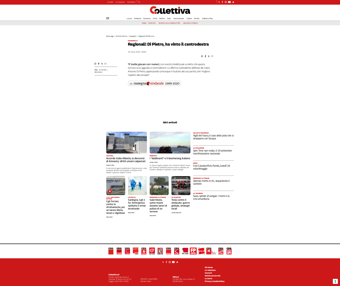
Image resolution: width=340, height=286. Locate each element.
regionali (98, 72)
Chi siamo (209, 267)
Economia (147, 18)
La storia (208, 278)
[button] (202, 56)
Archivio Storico (121, 36)
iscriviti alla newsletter (169, 23)
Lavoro (129, 18)
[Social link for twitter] (219, 2)
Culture (189, 18)
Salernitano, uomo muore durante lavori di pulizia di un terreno (158, 205)
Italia (169, 18)
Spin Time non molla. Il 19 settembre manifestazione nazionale (212, 152)
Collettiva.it (114, 274)
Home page (110, 36)
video (144, 23)
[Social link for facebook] (222, 2)
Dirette (196, 18)
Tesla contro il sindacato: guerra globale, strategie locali (180, 204)
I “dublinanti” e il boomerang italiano (170, 158)
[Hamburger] (107, 18)
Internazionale (178, 18)
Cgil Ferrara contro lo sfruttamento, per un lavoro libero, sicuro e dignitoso (115, 207)
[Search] (139, 2)
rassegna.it (132, 36)
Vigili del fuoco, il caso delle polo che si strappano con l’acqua (213, 137)
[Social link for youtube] (229, 2)
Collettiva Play (207, 18)
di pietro (103, 70)
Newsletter (131, 2)
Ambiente (137, 18)
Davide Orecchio (176, 212)
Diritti (155, 18)
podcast (152, 23)
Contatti (110, 2)
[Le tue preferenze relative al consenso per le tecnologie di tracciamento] (335, 281)
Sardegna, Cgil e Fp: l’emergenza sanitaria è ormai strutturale (137, 204)
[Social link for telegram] (233, 2)
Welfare (162, 18)
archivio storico (190, 23)
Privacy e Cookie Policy (214, 281)
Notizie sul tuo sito (212, 276)
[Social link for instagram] (226, 2)
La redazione (120, 2)
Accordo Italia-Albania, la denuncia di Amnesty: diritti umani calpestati (125, 160)
